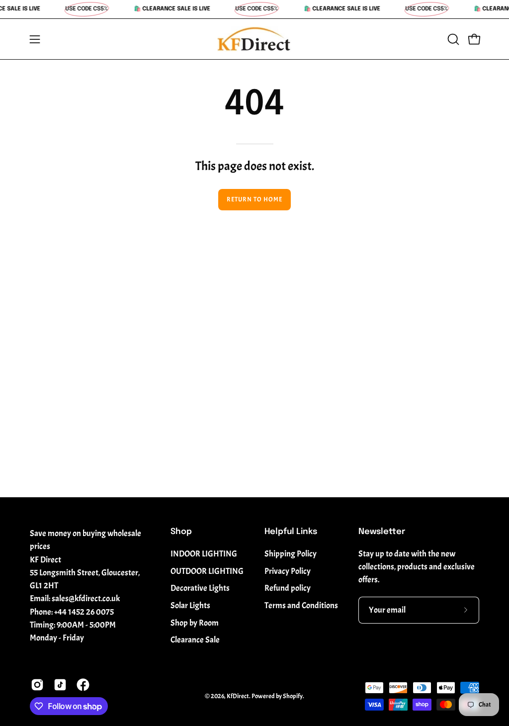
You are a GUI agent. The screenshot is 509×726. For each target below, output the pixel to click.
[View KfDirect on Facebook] (83, 684)
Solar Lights (190, 605)
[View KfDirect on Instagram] (37, 684)
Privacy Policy (287, 571)
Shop (181, 532)
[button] (452, 39)
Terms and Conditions (301, 605)
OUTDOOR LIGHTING (207, 571)
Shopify (293, 696)
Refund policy (287, 588)
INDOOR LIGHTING (203, 553)
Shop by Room (194, 623)
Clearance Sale (195, 640)
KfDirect (238, 696)
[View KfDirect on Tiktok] (60, 684)
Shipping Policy (290, 553)
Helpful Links (290, 532)
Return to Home (254, 199)
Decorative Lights (200, 588)
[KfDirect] (254, 39)
